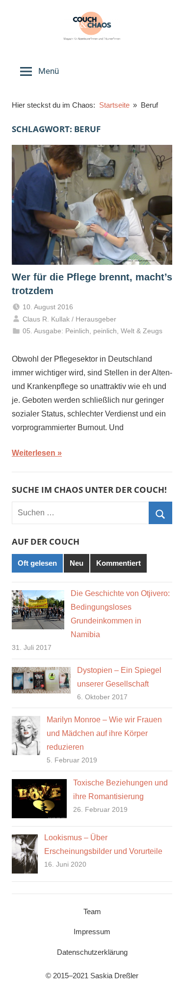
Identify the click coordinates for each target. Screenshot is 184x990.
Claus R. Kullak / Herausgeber (69, 319)
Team (92, 911)
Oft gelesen (37, 563)
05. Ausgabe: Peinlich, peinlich (70, 331)
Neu (76, 563)
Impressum (92, 931)
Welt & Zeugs (141, 331)
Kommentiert (118, 563)
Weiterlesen (33, 453)
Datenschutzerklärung (92, 952)
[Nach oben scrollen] (166, 972)
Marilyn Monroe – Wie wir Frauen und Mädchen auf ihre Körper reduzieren (104, 733)
